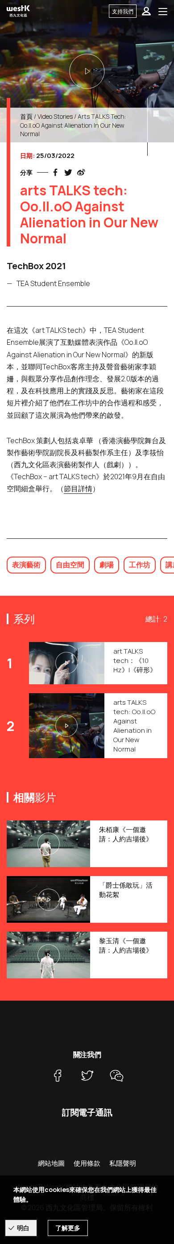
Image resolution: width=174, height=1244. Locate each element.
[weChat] (116, 1075)
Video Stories (55, 116)
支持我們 (122, 11)
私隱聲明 (122, 1163)
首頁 (26, 116)
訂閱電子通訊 (87, 1112)
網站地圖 (51, 1163)
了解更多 (67, 1228)
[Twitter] (87, 1075)
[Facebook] (57, 1075)
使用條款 (87, 1163)
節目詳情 (78, 488)
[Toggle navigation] (163, 11)
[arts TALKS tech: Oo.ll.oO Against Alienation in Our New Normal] (87, 71)
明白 (23, 1228)
